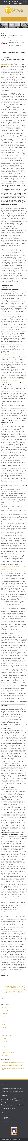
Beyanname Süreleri (6, 1013)
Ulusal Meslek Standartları (8, 1052)
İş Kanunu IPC (5, 1027)
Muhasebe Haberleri (5, 1139)
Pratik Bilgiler (5, 1044)
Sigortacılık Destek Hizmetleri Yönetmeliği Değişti (12, 1065)
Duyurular (4, 1016)
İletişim (3, 1024)
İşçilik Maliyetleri (5, 1030)
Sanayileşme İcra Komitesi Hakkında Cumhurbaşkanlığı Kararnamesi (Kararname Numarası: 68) (14, 993)
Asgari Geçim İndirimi (6, 1007)
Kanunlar (4, 1033)
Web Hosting (17, 1139)
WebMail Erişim (18, 3)
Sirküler (4, 1047)
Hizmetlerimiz (5, 1021)
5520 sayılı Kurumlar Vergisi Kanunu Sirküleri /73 (12, 1062)
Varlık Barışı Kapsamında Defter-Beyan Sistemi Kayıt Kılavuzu (13, 1069)
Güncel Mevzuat (7, 1120)
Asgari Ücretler (5, 1010)
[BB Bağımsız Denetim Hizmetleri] (14, 10)
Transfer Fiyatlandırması (7, 1049)
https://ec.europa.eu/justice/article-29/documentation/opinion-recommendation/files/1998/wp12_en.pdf (10, 354)
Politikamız (4, 1041)
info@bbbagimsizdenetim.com (19, 1)
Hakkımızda (4, 1019)
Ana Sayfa (6, 1115)
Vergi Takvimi (5, 1055)
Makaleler (4, 1038)
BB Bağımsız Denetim (12, 37)
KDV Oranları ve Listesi (7, 1035)
